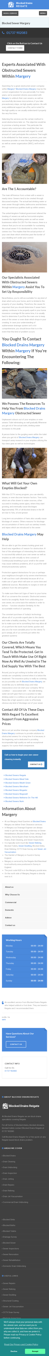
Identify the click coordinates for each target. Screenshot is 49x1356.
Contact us (10, 925)
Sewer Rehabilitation (11, 1260)
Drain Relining (8, 1190)
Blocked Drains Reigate (24, 1106)
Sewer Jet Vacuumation (13, 1306)
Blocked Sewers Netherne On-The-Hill (21, 797)
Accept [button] (35, 1351)
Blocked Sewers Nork (14, 801)
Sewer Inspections (11, 1248)
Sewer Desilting (25, 846)
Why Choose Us (12, 894)
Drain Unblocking (10, 1167)
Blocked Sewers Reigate (15, 775)
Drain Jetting (8, 1179)
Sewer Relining (35, 843)
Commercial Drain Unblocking (15, 1202)
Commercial (10, 902)
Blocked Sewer (9, 1243)
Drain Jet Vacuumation (13, 1196)
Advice (8, 917)
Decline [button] (14, 1351)
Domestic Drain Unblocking (14, 1266)
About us (9, 887)
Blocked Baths (9, 1225)
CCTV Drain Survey (11, 1312)
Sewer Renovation (11, 1254)
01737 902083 (16, 33)
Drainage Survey (10, 1237)
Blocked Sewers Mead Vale (17, 779)
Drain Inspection (10, 1173)
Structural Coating (11, 1301)
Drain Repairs (8, 1185)
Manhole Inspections (12, 1318)
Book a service (10, 13)
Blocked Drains (39, 821)
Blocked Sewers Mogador (16, 790)
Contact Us (35, 764)
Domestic (9, 910)
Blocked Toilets (9, 1231)
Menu (43, 13)
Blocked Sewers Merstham (16, 786)
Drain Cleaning (9, 1161)
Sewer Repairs (9, 1283)
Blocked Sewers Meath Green (18, 783)
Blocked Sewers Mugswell (16, 794)
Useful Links (11, 1276)
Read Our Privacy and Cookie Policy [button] (21, 1344)
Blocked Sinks (9, 1219)
